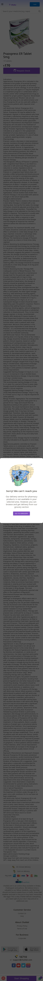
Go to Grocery (21, 513)
